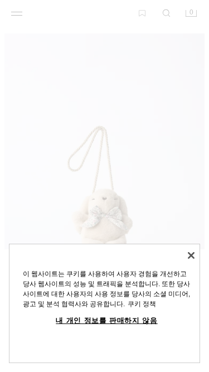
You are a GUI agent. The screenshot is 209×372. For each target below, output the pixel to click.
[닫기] (191, 255)
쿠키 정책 (142, 304)
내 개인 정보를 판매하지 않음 (107, 320)
